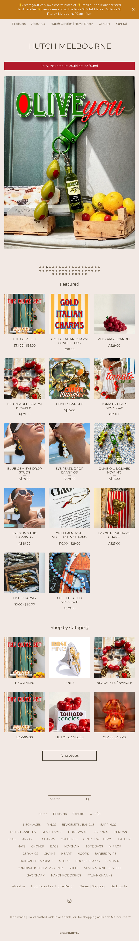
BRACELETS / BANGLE (78, 824)
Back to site (119, 886)
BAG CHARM (36, 875)
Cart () (121, 24)
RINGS (51, 824)
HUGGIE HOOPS (87, 861)
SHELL (73, 868)
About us (38, 24)
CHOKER (37, 846)
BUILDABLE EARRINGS (36, 861)
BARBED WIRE (106, 853)
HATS (22, 846)
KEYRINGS (100, 832)
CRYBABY (112, 861)
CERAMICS (30, 853)
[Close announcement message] (133, 9)
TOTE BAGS (94, 846)
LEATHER (123, 839)
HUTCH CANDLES (23, 832)
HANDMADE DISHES (66, 875)
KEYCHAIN (72, 846)
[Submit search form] (87, 799)
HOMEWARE (77, 832)
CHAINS (49, 853)
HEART (66, 853)
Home (42, 814)
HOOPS (83, 853)
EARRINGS (108, 824)
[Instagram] (69, 900)
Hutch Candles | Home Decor (71, 24)
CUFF (12, 839)
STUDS (64, 861)
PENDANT (121, 832)
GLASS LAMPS (52, 832)
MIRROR (115, 846)
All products (70, 755)
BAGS (54, 846)
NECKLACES (32, 824)
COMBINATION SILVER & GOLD (40, 868)
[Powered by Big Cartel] (69, 933)
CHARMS (48, 839)
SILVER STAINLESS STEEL (102, 868)
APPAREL (29, 839)
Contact (104, 24)
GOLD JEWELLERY (97, 839)
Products (19, 24)
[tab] (40, 267)
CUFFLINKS (69, 839)
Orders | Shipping (92, 886)
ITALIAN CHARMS (99, 875)
